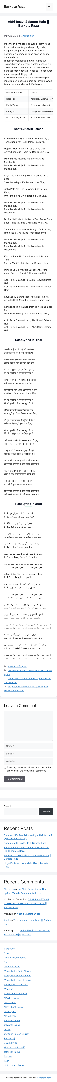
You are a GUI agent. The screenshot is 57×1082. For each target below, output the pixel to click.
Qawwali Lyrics (12, 1025)
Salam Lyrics (10, 1043)
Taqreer (8, 1056)
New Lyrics (10, 1011)
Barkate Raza (15, 7)
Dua (6, 962)
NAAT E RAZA (11, 998)
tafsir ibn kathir (12, 1052)
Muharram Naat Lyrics (15, 993)
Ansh (6, 920)
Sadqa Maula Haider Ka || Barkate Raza (25, 843)
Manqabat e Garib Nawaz (17, 971)
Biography (9, 948)
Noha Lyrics (10, 1016)
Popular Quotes (12, 1020)
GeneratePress (44, 1077)
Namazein (9, 889)
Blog (6, 953)
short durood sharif (14, 1047)
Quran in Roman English (16, 1034)
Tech (6, 1061)
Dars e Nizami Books (15, 957)
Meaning (8, 989)
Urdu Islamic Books (14, 1065)
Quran (7, 1029)
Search (7, 806)
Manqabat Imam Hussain (17, 980)
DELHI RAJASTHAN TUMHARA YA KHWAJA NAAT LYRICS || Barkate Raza (26, 903)
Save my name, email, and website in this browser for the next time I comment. (29, 769)
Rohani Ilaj (9, 1038)
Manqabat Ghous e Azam (17, 975)
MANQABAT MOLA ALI (16, 984)
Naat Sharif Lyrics (17, 666)
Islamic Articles (12, 966)
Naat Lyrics (10, 1002)
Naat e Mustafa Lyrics (28, 913)
